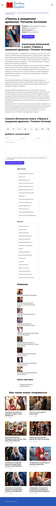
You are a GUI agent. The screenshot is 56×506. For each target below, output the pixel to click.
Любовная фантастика (25, 202)
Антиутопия (22, 176)
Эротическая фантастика (26, 212)
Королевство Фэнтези (11, 12)
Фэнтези (19, 12)
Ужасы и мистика (24, 268)
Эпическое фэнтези (24, 271)
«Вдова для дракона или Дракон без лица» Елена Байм (39, 438)
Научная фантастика (25, 205)
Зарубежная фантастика (26, 189)
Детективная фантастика (26, 186)
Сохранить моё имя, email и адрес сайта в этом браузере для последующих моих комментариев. (27, 158)
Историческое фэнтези (25, 245)
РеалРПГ (21, 261)
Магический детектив (25, 255)
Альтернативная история (26, 173)
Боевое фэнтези (23, 226)
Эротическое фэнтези (25, 274)
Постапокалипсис (24, 209)
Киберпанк (22, 196)
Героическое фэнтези (25, 236)
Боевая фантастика (24, 180)
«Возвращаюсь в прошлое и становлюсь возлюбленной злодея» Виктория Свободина (39, 489)
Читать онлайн (28, 36)
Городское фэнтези (24, 239)
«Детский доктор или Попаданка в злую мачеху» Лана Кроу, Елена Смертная (15, 439)
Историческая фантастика (26, 193)
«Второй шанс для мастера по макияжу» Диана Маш (39, 463)
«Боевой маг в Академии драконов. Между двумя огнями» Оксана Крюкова (13, 464)
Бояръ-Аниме (23, 229)
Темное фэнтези (23, 264)
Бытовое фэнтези (24, 232)
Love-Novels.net (24, 386)
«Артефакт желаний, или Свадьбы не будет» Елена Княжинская (13, 414)
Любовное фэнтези (28, 12)
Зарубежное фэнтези (25, 242)
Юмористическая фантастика (27, 215)
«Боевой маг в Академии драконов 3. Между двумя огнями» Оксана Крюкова (13, 489)
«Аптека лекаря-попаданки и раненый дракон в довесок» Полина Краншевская (28, 344)
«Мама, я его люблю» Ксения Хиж (27, 295)
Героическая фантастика (26, 183)
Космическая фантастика (26, 199)
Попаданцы (22, 258)
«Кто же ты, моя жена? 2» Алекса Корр (37, 413)
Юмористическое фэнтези (26, 277)
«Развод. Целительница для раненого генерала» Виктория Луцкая (26, 304)
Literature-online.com (26, 384)
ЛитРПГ (21, 248)
